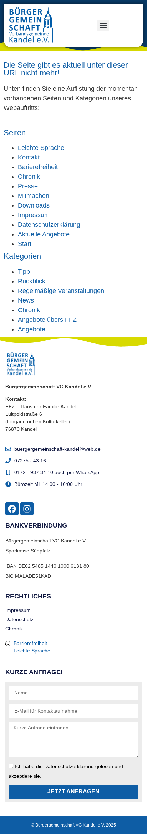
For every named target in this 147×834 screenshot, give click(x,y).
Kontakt (29, 157)
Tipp (24, 271)
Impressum (34, 215)
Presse (28, 186)
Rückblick (31, 281)
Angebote (31, 329)
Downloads (34, 205)
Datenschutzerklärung (49, 224)
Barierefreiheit (38, 167)
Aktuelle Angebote (44, 234)
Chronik (29, 176)
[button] (103, 25)
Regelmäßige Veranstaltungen (61, 290)
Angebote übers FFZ (47, 319)
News (26, 300)
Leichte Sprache (41, 147)
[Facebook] (12, 508)
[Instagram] (27, 508)
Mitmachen (33, 195)
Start (24, 243)
